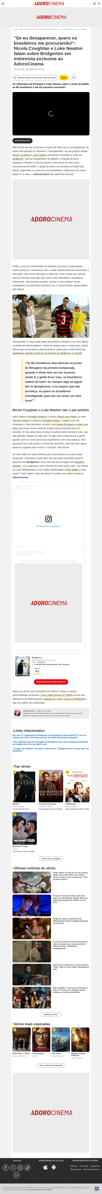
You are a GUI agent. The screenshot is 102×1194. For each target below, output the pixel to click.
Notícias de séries (31, 29)
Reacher (15, 804)
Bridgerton (18, 158)
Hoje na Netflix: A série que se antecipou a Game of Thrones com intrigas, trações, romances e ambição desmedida (70, 990)
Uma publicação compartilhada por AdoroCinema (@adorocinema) (48, 561)
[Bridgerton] (22, 666)
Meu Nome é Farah (20, 846)
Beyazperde (76, 1169)
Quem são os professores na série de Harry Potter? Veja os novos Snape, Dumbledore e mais (71, 967)
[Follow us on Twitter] (13, 1168)
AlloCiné (74, 1166)
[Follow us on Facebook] (6, 1168)
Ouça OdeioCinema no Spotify (57, 695)
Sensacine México (91, 1169)
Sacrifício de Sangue (47, 804)
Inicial (15, 29)
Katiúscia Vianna (29, 711)
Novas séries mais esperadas (51, 1065)
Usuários (37, 668)
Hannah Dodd (41, 664)
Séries (21, 29)
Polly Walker (72, 469)
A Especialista (38, 1053)
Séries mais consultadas (51, 859)
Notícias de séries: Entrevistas (49, 29)
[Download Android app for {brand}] (55, 1167)
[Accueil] (48, 3)
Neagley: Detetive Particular (78, 1054)
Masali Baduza (52, 664)
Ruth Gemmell (64, 664)
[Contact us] (17, 1175)
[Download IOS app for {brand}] (47, 1167)
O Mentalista (70, 804)
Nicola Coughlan (21, 155)
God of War (56, 1053)
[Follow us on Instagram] (20, 1168)
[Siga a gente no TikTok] (28, 1168)
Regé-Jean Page (67, 416)
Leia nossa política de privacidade (39, 1190)
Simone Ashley (21, 420)
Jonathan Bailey (51, 420)
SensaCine (95, 1166)
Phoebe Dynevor (37, 416)
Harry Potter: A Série (20, 1053)
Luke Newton (40, 155)
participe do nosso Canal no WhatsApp (64, 699)
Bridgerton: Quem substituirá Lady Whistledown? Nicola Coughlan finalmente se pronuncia (70, 921)
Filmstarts (84, 1166)
